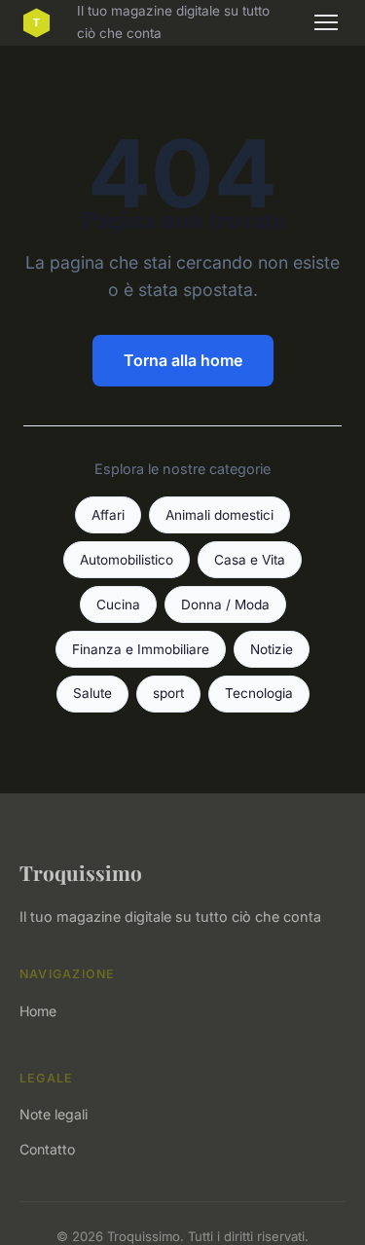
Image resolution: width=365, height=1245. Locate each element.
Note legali (53, 1114)
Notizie (271, 649)
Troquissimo (80, 872)
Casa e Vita (249, 560)
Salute (92, 693)
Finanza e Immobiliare (140, 649)
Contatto (47, 1149)
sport (168, 693)
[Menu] (326, 22)
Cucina (118, 604)
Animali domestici (219, 515)
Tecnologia (259, 693)
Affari (108, 515)
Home (37, 1011)
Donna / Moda (225, 604)
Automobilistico (126, 560)
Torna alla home (183, 360)
